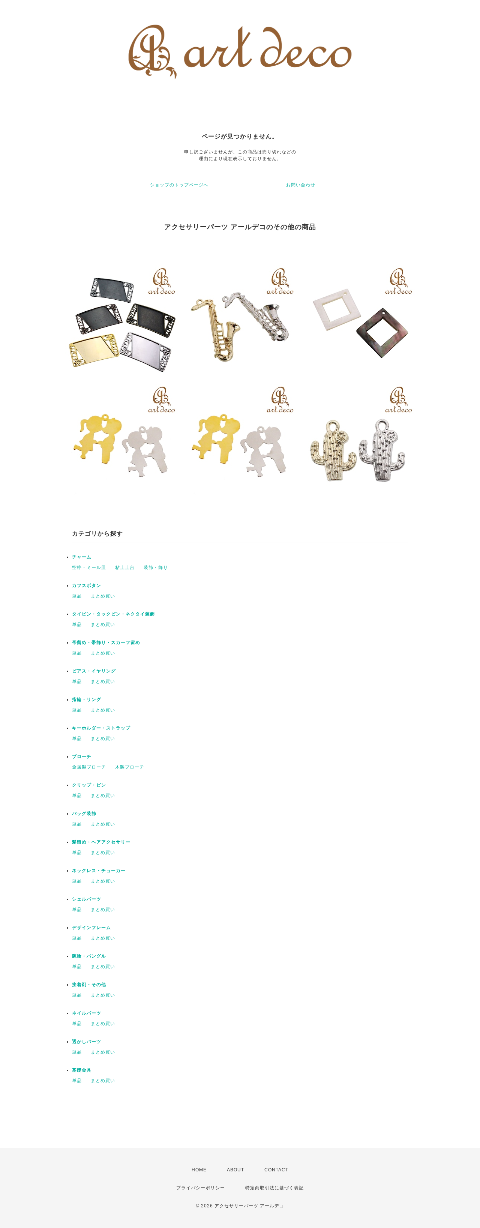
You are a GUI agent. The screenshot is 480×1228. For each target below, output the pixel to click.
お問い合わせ (300, 185)
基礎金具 (82, 1070)
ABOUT (235, 1169)
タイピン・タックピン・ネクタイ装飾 (113, 614)
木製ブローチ (129, 767)
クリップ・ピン (89, 785)
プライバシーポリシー (200, 1187)
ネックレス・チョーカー (99, 870)
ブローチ (82, 756)
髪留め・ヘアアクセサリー (101, 842)
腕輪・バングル (89, 956)
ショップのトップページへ (179, 185)
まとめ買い (103, 596)
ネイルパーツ (86, 1013)
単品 (77, 596)
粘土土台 (125, 567)
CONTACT (276, 1169)
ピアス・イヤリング (94, 671)
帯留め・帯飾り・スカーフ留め (106, 642)
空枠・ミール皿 (89, 567)
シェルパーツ (86, 899)
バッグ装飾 (84, 813)
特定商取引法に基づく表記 (274, 1187)
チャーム (82, 557)
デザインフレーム (91, 927)
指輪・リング (86, 699)
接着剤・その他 (89, 984)
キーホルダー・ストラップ (101, 728)
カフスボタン (86, 585)
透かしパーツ (86, 1041)
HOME (199, 1169)
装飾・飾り (156, 567)
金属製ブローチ (89, 767)
